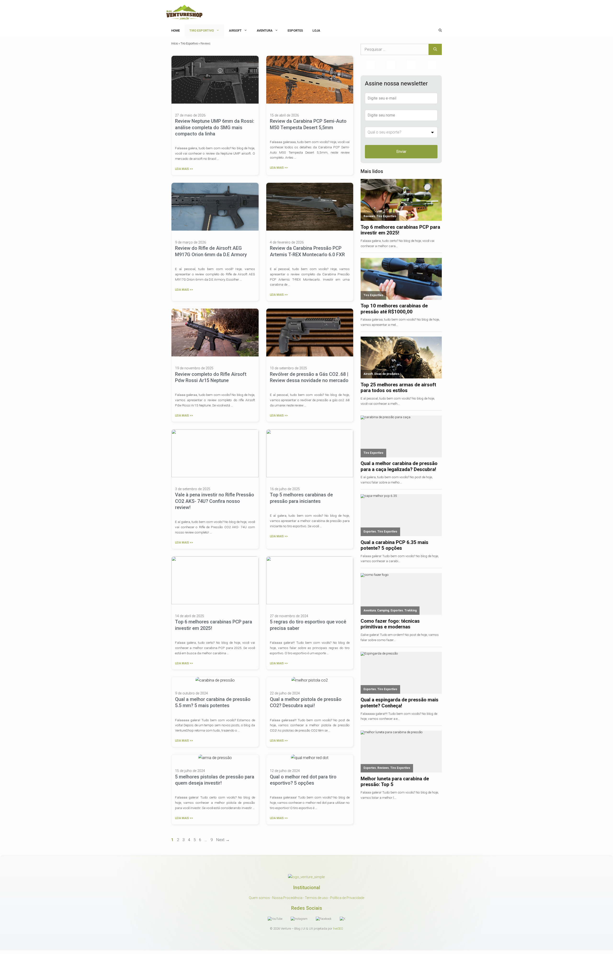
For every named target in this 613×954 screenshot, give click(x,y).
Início (174, 43)
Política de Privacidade (347, 898)
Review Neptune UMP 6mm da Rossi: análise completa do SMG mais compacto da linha (214, 127)
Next (223, 839)
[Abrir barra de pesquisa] (440, 31)
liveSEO (338, 928)
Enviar (401, 151)
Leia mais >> (184, 169)
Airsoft (235, 30)
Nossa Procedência (287, 898)
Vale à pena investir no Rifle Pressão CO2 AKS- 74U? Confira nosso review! (214, 501)
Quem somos (259, 898)
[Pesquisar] (435, 49)
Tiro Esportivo (201, 30)
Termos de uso (316, 898)
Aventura (264, 30)
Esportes (295, 30)
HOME (175, 30)
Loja (316, 30)
